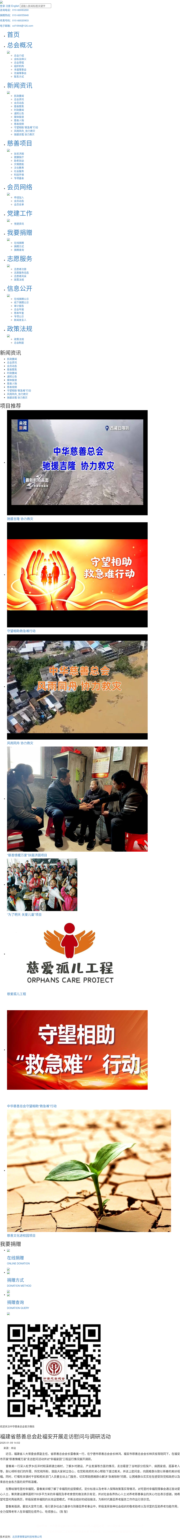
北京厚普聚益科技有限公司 (27, 1536)
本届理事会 (20, 69)
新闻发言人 (20, 319)
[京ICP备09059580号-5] (80, 1526)
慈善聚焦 (19, 106)
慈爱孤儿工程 (16, 993)
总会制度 (19, 342)
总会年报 (19, 309)
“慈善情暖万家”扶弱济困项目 (27, 855)
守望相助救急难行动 (21, 630)
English (15, 6)
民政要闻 (19, 95)
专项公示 (19, 316)
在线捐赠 (19, 242)
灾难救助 (19, 164)
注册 (8, 6)
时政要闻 (19, 109)
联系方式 (19, 76)
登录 (2, 6)
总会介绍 (19, 55)
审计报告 (19, 305)
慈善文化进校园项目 (21, 1235)
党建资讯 (19, 223)
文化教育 (19, 167)
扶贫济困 (19, 153)
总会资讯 (19, 99)
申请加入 (19, 197)
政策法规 (19, 279)
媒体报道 (19, 116)
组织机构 (19, 66)
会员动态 (19, 102)
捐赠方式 (19, 246)
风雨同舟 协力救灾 (20, 743)
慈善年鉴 (19, 312)
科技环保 (19, 174)
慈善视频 (19, 123)
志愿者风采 (20, 276)
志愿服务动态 (21, 272)
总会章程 (19, 62)
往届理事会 (20, 73)
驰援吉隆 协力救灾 (24, 134)
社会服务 (19, 171)
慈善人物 (19, 120)
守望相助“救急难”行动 (26, 127)
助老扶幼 (19, 160)
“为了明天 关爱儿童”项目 (24, 914)
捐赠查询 (19, 249)
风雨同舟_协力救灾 (24, 130)
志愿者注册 (20, 269)
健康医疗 (19, 157)
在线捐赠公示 (21, 298)
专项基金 (19, 178)
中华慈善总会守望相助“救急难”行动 (32, 1106)
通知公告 (19, 113)
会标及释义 (20, 59)
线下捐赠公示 (21, 302)
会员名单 (19, 204)
